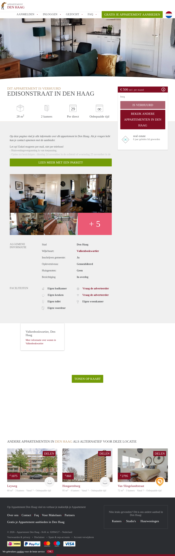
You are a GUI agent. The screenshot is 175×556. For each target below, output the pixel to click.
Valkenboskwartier (88, 251)
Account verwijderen (84, 537)
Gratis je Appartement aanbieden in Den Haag (35, 522)
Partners (70, 515)
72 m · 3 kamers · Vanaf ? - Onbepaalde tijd (139, 490)
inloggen (50, 14)
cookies (20, 551)
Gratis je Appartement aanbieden (132, 14)
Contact (26, 515)
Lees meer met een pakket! (60, 162)
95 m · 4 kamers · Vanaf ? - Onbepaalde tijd (84, 490)
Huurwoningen (149, 521)
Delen (49, 453)
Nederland (67, 532)
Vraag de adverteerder (96, 288)
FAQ (90, 14)
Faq (36, 515)
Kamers (117, 521)
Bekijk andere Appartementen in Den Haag (142, 119)
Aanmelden (25, 14)
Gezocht (72, 14)
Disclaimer (39, 537)
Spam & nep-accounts (59, 537)
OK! (50, 551)
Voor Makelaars (52, 515)
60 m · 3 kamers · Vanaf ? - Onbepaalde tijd (29, 490)
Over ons (12, 515)
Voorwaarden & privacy (19, 537)
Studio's (131, 521)
